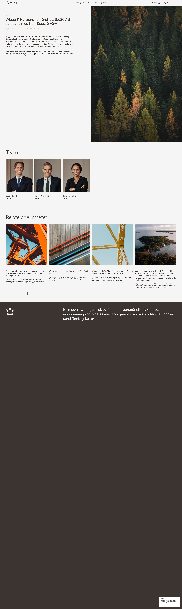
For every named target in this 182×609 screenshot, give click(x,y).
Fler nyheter (16, 293)
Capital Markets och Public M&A (15, 29)
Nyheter (103, 3)
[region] (169, 602)
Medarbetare (92, 3)
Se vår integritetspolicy (175, 602)
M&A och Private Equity (32, 29)
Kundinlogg (156, 3)
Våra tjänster (80, 3)
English (165, 3)
